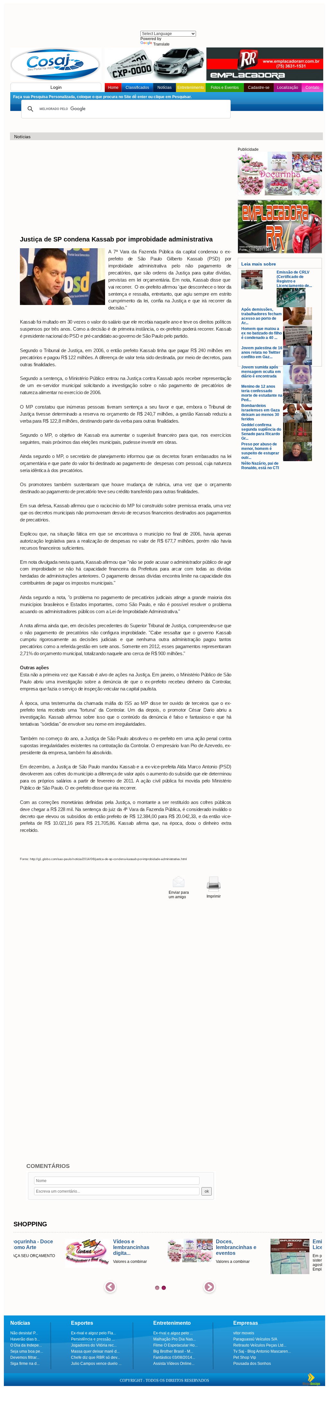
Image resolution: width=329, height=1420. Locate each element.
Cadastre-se (259, 87)
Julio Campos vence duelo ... (96, 1363)
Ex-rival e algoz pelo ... (173, 1333)
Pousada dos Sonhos (252, 1363)
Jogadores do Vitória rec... (94, 1345)
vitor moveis (243, 1333)
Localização (287, 87)
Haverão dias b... (25, 1339)
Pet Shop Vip (244, 1357)
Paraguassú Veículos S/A (255, 1339)
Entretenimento (190, 87)
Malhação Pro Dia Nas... (174, 1339)
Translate (161, 44)
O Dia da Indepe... (26, 1345)
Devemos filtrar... (24, 1357)
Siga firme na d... (25, 1363)
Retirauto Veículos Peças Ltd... (259, 1345)
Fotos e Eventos (225, 87)
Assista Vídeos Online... (173, 1363)
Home (113, 87)
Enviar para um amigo (179, 894)
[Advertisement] (167, 17)
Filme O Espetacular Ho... (175, 1345)
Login (56, 87)
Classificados (137, 87)
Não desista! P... (24, 1333)
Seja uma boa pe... (26, 1351)
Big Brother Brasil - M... (173, 1351)
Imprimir (214, 896)
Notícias (164, 87)
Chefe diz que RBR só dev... (95, 1357)
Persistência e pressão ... (93, 1339)
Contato (312, 87)
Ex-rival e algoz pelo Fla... (93, 1333)
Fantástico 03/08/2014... (174, 1357)
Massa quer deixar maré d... (95, 1351)
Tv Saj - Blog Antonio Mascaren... (262, 1351)
